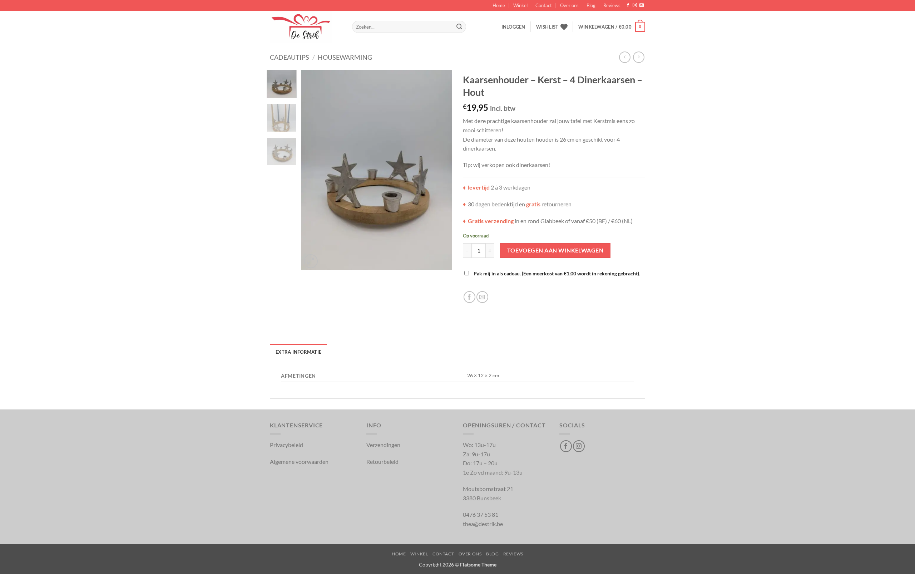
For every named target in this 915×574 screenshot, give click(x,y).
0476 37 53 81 (480, 514)
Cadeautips (289, 57)
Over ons (569, 5)
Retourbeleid (382, 461)
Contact (543, 5)
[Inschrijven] (459, 27)
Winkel (520, 5)
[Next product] (624, 57)
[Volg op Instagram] (635, 5)
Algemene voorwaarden (299, 461)
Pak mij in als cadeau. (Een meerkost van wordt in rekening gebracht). (556, 273)
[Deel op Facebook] (469, 297)
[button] (513, 26)
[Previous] (313, 170)
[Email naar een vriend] (482, 297)
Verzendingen (383, 444)
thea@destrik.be (483, 523)
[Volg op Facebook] (628, 5)
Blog (591, 5)
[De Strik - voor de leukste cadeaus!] (305, 27)
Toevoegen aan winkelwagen (555, 250)
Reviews (611, 5)
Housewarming (345, 57)
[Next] (440, 170)
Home (499, 5)
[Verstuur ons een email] (641, 5)
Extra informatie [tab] (298, 352)
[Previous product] (638, 57)
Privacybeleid (286, 444)
